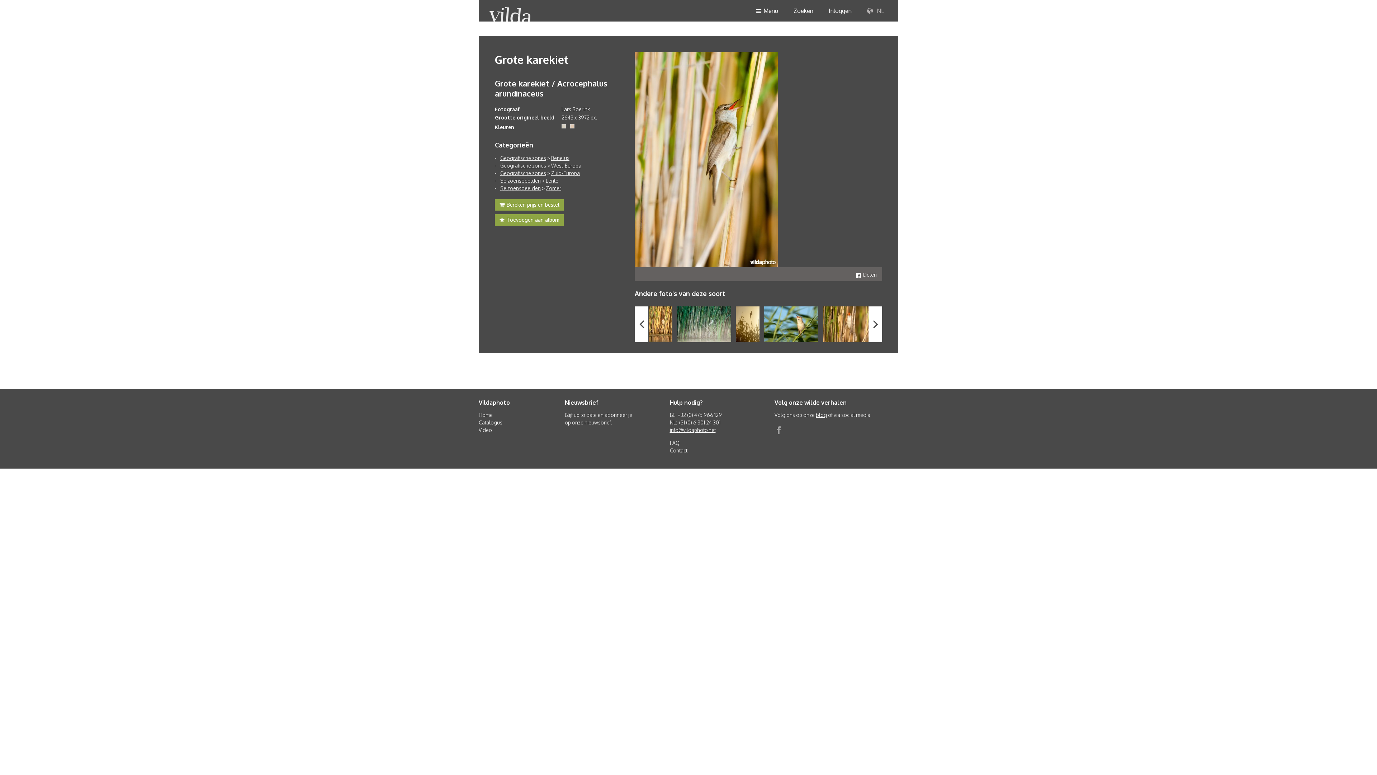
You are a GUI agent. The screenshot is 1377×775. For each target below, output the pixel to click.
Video (485, 430)
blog (821, 415)
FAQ (675, 443)
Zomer (553, 188)
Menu (770, 10)
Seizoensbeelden (520, 181)
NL (879, 10)
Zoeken (803, 10)
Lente (552, 181)
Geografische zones (523, 158)
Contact (678, 450)
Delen (870, 275)
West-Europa (566, 166)
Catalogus (490, 422)
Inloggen (840, 10)
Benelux (560, 158)
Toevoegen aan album (533, 220)
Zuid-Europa (565, 173)
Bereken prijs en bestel (533, 205)
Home (486, 415)
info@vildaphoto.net (693, 430)
